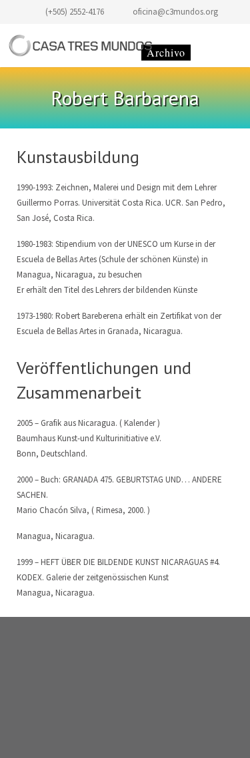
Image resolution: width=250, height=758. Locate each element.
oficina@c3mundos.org (175, 11)
